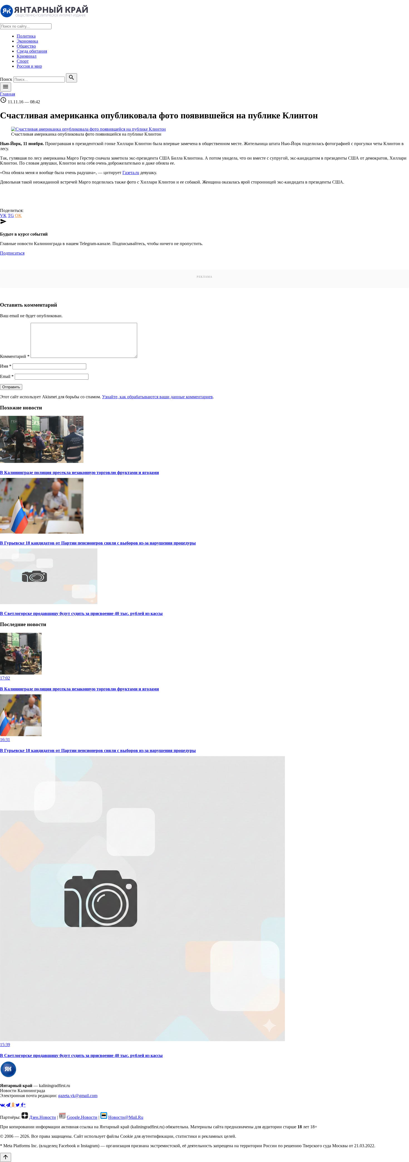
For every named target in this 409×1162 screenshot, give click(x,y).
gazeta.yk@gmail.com (77, 1095)
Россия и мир (29, 66)
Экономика (27, 41)
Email (7, 376)
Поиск (6, 79)
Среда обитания (32, 51)
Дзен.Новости (42, 1117)
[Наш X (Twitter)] (18, 1105)
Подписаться (12, 253)
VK (3, 215)
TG (11, 215)
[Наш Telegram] (8, 1105)
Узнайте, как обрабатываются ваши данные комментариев (157, 396)
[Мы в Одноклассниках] (13, 1105)
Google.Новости (82, 1117)
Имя (5, 366)
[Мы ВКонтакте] (3, 1105)
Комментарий (14, 356)
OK (18, 215)
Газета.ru (130, 172)
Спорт (23, 61)
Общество (26, 46)
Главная (7, 94)
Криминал (26, 56)
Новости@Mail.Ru (125, 1117)
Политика (26, 36)
